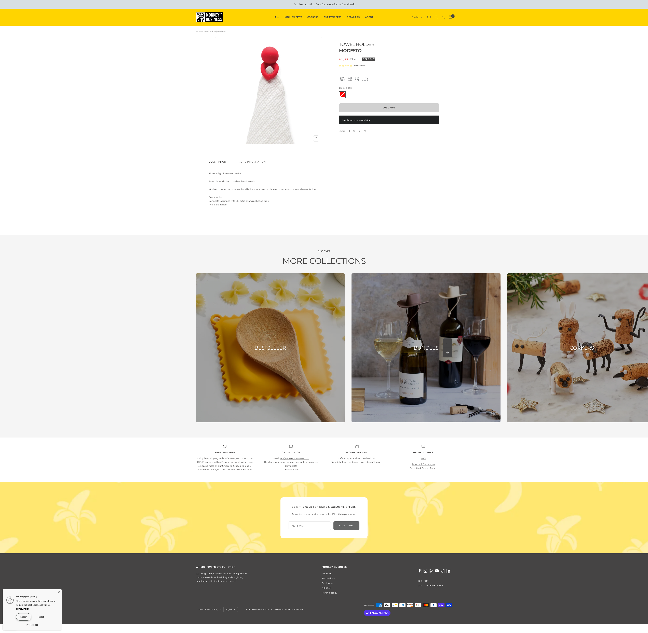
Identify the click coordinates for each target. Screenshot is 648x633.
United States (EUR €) (208, 609)
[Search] (436, 17)
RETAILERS (353, 17)
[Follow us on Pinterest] (431, 571)
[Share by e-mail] (365, 131)
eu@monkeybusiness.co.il (294, 458)
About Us (327, 573)
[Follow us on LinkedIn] (448, 571)
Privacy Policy (22, 609)
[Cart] (450, 17)
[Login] (443, 17)
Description (217, 161)
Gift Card (326, 588)
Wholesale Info (291, 469)
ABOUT (369, 17)
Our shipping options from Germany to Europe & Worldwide (324, 4)
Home (199, 31)
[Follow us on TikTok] (442, 571)
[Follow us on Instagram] (425, 571)
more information (252, 161)
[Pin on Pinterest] (354, 131)
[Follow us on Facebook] (420, 571)
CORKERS (312, 17)
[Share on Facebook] (349, 131)
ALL (277, 17)
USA (420, 585)
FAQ (423, 458)
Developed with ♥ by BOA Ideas (288, 609)
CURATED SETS (332, 17)
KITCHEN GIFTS (293, 17)
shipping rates (206, 466)
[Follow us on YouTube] (437, 571)
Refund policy (329, 592)
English (415, 17)
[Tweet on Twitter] (359, 131)
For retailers (328, 578)
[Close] (59, 592)
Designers (327, 583)
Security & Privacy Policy (423, 468)
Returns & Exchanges (423, 464)
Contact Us (291, 466)
